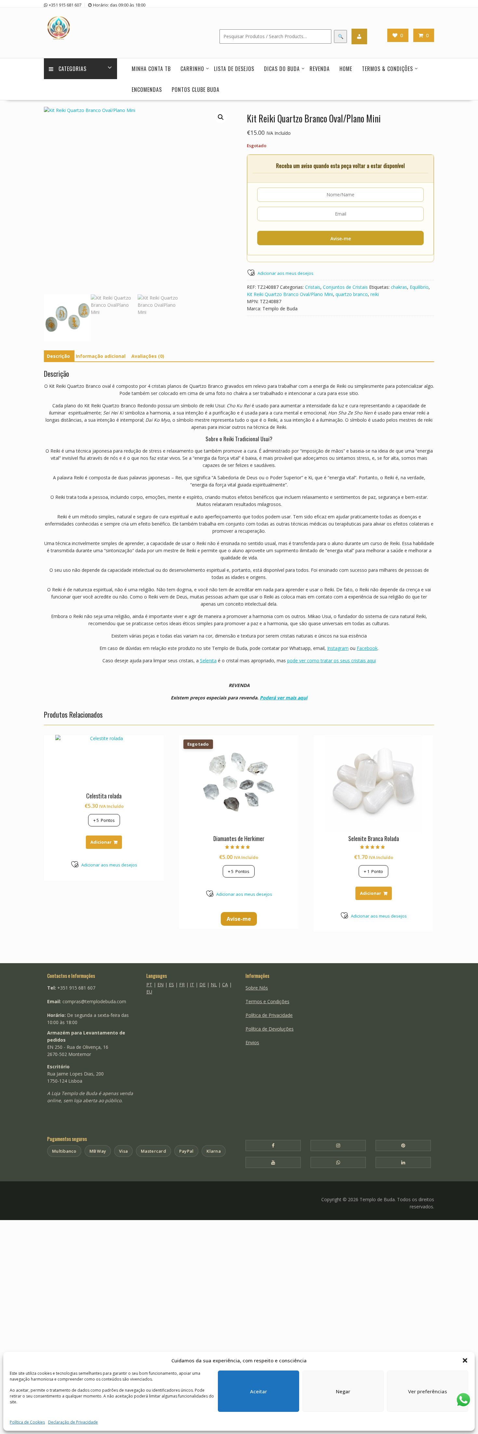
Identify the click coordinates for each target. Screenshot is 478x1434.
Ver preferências (427, 1391)
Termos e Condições (267, 1001)
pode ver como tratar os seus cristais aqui (331, 660)
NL (214, 984)
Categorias (72, 69)
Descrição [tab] (58, 356)
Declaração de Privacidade (73, 1422)
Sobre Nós (257, 988)
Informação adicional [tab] (101, 356)
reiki (374, 294)
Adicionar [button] (101, 842)
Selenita (208, 660)
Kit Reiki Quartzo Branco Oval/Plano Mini (290, 294)
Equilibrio (419, 287)
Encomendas (147, 89)
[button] (465, 1360)
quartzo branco (352, 294)
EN (160, 984)
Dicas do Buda (282, 69)
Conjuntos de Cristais (345, 287)
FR (182, 984)
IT (192, 984)
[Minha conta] (359, 36)
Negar (343, 1391)
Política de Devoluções (270, 1029)
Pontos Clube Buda (195, 89)
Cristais (312, 287)
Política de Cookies (27, 1422)
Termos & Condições (387, 69)
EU (149, 992)
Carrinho (192, 69)
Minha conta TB (151, 69)
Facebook (367, 648)
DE (202, 984)
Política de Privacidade (269, 1015)
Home (345, 69)
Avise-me (340, 238)
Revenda (320, 69)
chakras (399, 287)
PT (149, 984)
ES (171, 984)
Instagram (338, 648)
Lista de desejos (234, 69)
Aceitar (258, 1391)
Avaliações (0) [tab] (147, 356)
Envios (252, 1042)
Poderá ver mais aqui (283, 698)
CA (225, 984)
